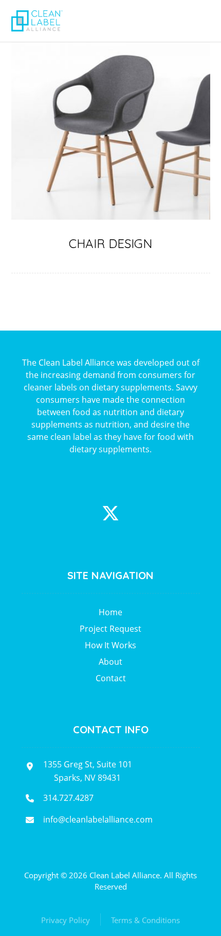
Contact (111, 678)
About (110, 661)
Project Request (110, 628)
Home (110, 612)
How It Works (110, 645)
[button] (110, 513)
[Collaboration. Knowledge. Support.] (37, 20)
